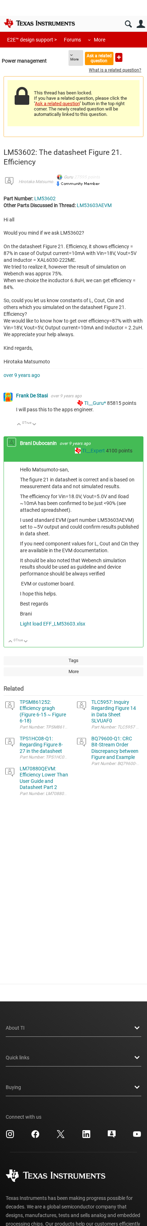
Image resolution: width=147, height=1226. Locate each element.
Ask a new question (118, 57)
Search (128, 24)
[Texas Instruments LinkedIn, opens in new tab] (86, 1136)
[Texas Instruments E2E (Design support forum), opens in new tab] (111, 1136)
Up (19, 425)
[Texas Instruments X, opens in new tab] (60, 1136)
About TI (15, 1028)
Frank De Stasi (32, 395)
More (99, 40)
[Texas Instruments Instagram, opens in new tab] (10, 1136)
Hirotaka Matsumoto (38, 181)
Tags (73, 660)
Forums (72, 40)
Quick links (17, 1057)
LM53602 (45, 198)
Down (34, 425)
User (141, 24)
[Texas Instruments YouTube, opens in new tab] (137, 1136)
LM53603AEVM (94, 205)
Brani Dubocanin (39, 443)
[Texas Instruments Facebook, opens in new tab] (35, 1136)
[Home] (39, 23)
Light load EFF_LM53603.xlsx (52, 624)
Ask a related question (99, 58)
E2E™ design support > (32, 40)
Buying (13, 1087)
